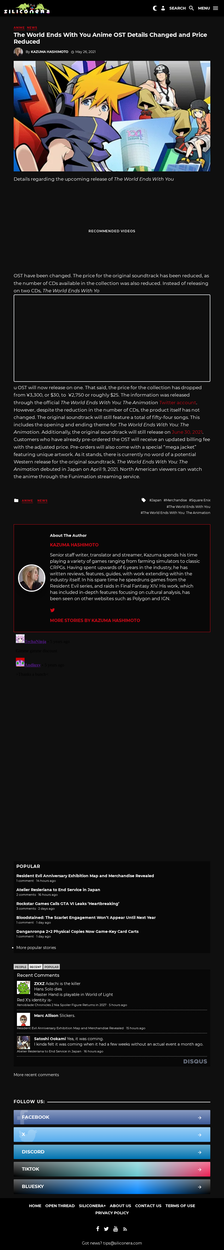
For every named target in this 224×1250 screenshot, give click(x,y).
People (20, 967)
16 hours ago (93, 1051)
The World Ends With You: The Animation (176, 513)
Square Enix (200, 500)
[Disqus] (112, 700)
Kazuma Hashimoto (49, 52)
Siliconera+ (92, 1205)
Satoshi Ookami (50, 1038)
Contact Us (148, 1205)
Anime (19, 27)
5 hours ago (118, 1005)
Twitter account (177, 402)
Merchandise (176, 500)
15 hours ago (135, 1028)
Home (35, 1205)
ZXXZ (39, 983)
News (32, 27)
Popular (51, 967)
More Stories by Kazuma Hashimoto (95, 620)
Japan (156, 500)
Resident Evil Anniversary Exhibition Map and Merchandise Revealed (85, 875)
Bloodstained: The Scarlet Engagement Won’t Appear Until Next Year (86, 917)
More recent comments (36, 1074)
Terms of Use (180, 1205)
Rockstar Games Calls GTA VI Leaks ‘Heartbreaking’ (67, 903)
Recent (35, 967)
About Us (120, 1205)
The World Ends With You (189, 507)
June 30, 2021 (187, 432)
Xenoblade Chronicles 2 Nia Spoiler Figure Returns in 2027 (62, 1005)
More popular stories (36, 947)
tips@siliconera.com (122, 1243)
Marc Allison (46, 1015)
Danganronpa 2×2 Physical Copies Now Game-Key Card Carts (77, 931)
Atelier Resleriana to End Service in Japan (58, 889)
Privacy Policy (112, 1212)
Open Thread (60, 1205)
